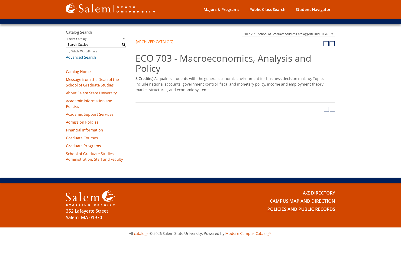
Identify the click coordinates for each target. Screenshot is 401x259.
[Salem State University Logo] (91, 198)
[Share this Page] (320, 43)
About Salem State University (91, 93)
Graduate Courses (82, 138)
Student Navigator (313, 9)
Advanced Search (81, 57)
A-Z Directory (319, 193)
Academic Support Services (89, 114)
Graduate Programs (83, 145)
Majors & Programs (221, 9)
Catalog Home (78, 71)
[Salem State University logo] (110, 7)
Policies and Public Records (301, 209)
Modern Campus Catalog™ (248, 233)
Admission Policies (82, 122)
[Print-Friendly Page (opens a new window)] (326, 43)
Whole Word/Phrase (84, 51)
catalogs (141, 233)
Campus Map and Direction (302, 201)
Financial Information (84, 130)
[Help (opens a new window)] (332, 43)
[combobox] (288, 33)
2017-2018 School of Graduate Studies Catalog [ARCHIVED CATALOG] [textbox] (289, 34)
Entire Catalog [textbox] (77, 39)
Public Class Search (267, 9)
